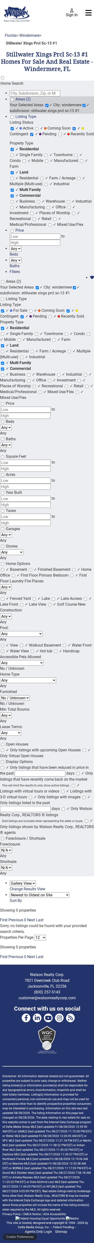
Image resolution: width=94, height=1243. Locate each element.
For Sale (17, 310)
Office (59, 207)
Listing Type (16, 299)
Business (25, 201)
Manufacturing (30, 207)
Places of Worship (53, 213)
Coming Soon (56, 128)
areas (23, 99)
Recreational (51, 386)
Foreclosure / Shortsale (25, 838)
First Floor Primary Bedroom (43, 575)
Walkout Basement (43, 645)
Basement (17, 569)
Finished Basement (52, 569)
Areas (13, 281)
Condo (78, 333)
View (12, 645)
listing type (25, 116)
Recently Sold (78, 134)
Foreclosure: (10, 844)
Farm (63, 339)
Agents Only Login (39, 1232)
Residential (27, 178)
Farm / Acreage (60, 178)
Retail (45, 218)
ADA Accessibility (54, 1214)
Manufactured (64, 160)
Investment (65, 380)
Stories (12, 546)
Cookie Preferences (20, 1237)
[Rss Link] (70, 1018)
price (19, 230)
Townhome (61, 155)
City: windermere (65, 105)
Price (10, 403)
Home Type (9, 674)
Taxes (11, 510)
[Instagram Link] (59, 1018)
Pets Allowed (30, 657)
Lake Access (70, 598)
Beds (10, 421)
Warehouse (54, 201)
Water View (18, 651)
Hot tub (44, 651)
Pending (46, 134)
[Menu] (88, 12)
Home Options (18, 563)
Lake (44, 598)
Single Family (29, 155)
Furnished (8, 691)
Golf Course (65, 604)
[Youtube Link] (48, 1018)
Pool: (4, 627)
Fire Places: (34, 581)
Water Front (80, 645)
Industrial (59, 184)
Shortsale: (8, 861)
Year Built (14, 492)
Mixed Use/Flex (68, 224)
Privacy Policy (11, 1214)
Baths (11, 439)
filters (15, 271)
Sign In (72, 15)
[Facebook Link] (26, 1018)
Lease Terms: (11, 726)
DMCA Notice (32, 1214)
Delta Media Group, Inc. (34, 1227)
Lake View (36, 604)
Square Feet (16, 456)
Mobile (35, 160)
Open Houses (17, 744)
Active (24, 128)
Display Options (19, 761)
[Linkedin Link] (37, 1018)
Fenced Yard (19, 598)
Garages (13, 528)
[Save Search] (92, 277)
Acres (10, 474)
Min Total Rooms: (15, 709)
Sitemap (61, 1232)
